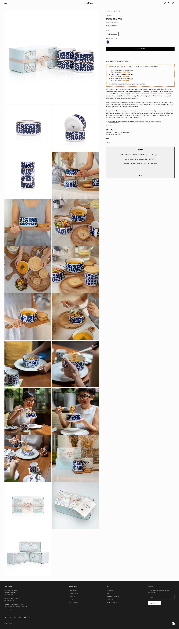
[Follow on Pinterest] (20, 617)
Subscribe (154, 603)
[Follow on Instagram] (15, 617)
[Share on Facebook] (111, 11)
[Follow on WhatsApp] (34, 617)
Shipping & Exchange (113, 596)
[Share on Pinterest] (117, 11)
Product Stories (73, 593)
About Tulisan (73, 590)
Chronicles (72, 596)
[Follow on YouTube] (25, 617)
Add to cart (140, 48)
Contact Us (110, 590)
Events (71, 599)
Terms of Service (112, 602)
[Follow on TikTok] (30, 617)
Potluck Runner (113, 121)
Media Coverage (73, 602)
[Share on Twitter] (114, 11)
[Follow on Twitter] (10, 617)
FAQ (108, 593)
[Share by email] (119, 11)
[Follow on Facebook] (5, 617)
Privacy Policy (111, 599)
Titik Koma (109, 15)
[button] (173, 623)
